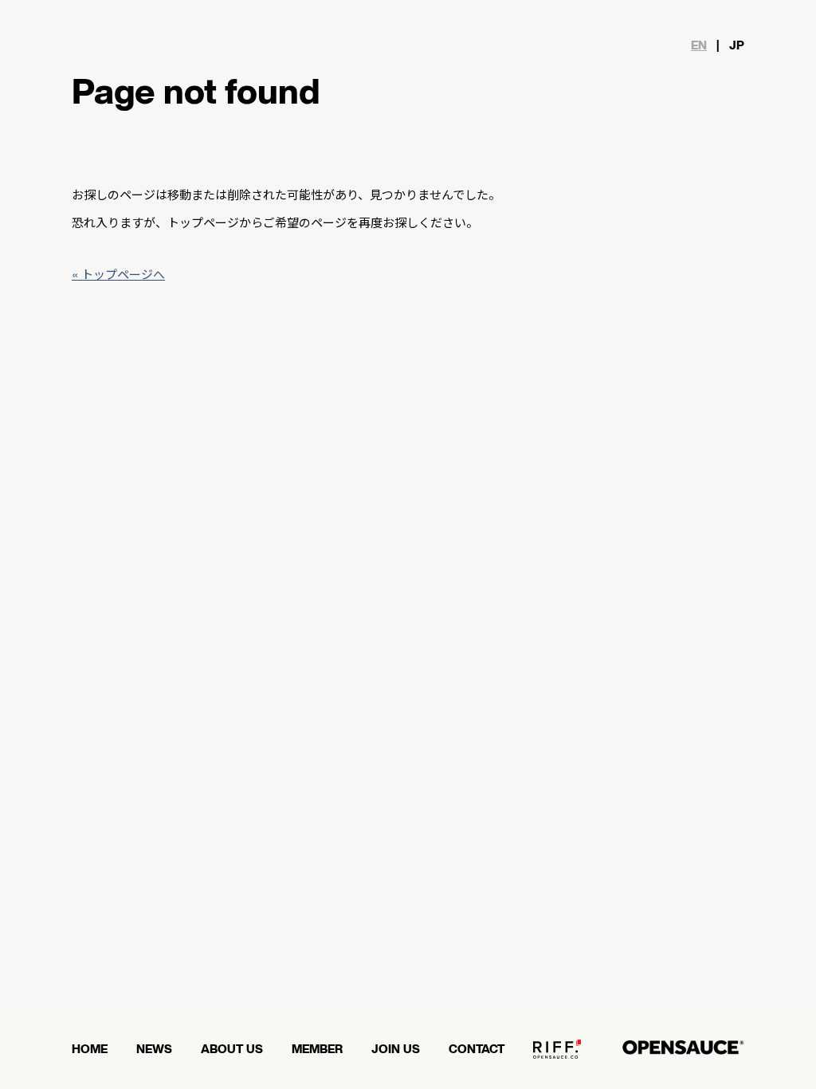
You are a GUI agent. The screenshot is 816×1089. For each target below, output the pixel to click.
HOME (90, 1050)
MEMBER (317, 1050)
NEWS (154, 1050)
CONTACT (476, 1050)
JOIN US (395, 1050)
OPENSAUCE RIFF (557, 1055)
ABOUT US (232, 1050)
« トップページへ (118, 273)
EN (699, 46)
